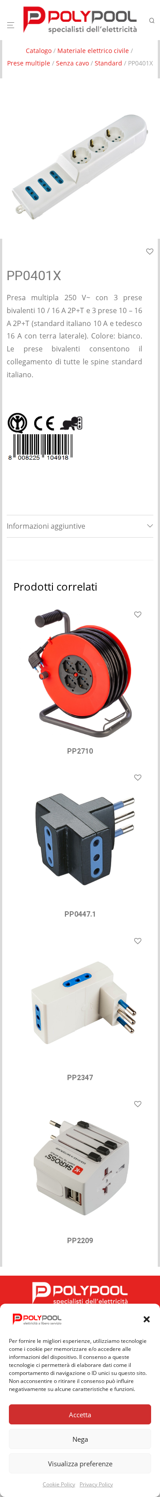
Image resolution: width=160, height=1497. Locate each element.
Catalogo (39, 50)
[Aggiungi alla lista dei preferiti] (137, 615)
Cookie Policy (59, 1484)
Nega (80, 1439)
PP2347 (80, 1077)
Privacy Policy (96, 1484)
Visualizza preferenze (80, 1463)
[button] (146, 1319)
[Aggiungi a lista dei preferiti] (149, 252)
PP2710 (80, 751)
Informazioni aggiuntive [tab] (46, 526)
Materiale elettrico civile (93, 50)
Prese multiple (28, 63)
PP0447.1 (80, 914)
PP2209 (80, 1240)
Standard (108, 63)
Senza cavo (72, 63)
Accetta (80, 1414)
